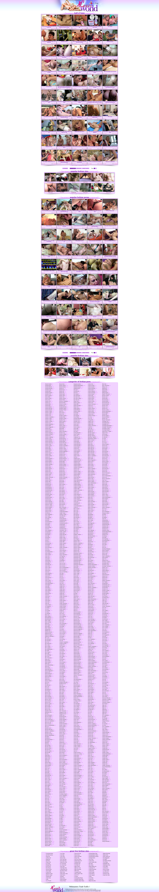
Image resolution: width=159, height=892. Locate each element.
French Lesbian (77, 427)
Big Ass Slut (47, 708)
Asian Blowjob (48, 564)
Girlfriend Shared (77, 465)
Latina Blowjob (77, 718)
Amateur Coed (48, 415)
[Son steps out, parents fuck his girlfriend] (64, 330)
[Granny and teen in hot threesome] (79, 224)
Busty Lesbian (62, 498)
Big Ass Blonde (48, 696)
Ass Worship (47, 613)
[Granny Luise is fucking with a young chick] (64, 70)
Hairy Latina (76, 524)
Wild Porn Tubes (74, 366)
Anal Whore (47, 550)
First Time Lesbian (77, 398)
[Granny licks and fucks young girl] (48, 330)
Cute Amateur (62, 646)
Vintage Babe (105, 748)
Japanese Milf (76, 669)
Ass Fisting (47, 607)
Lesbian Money (77, 809)
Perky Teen (90, 693)
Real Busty (90, 791)
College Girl (61, 587)
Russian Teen (104, 418)
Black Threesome (48, 806)
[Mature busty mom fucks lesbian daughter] (110, 300)
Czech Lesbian (62, 670)
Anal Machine (48, 533)
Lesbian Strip (90, 395)
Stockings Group (105, 564)
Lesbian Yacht (90, 414)
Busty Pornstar (62, 503)
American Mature (48, 507)
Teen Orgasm (104, 665)
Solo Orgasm (104, 541)
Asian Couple (47, 567)
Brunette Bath (62, 437)
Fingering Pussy (77, 388)
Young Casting (105, 824)
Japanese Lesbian (77, 665)
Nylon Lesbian (91, 627)
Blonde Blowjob (48, 824)
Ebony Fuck (61, 758)
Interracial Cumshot (77, 626)
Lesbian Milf (76, 806)
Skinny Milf (104, 500)
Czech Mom (61, 675)
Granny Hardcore (77, 494)
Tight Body (104, 709)
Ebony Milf (61, 766)
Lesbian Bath (76, 756)
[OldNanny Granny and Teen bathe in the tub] (48, 130)
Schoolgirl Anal (105, 421)
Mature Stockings (91, 501)
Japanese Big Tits (77, 656)
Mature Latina (90, 478)
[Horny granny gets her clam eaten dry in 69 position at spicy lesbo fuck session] (94, 100)
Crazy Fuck (61, 617)
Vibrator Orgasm (105, 743)
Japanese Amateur (77, 647)
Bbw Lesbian (47, 646)
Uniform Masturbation (106, 736)
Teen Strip (104, 686)
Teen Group (104, 653)
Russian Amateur (105, 395)
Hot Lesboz (91, 865)
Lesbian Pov (76, 828)
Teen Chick (104, 623)
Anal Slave (47, 541)
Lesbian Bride (76, 763)
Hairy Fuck (76, 520)
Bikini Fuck (47, 759)
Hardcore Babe (77, 540)
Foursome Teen (77, 421)
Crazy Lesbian (62, 619)
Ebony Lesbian (62, 762)
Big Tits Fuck (47, 749)
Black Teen (47, 805)
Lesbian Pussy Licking (78, 831)
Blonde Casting (48, 825)
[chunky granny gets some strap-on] (94, 239)
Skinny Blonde (105, 488)
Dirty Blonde (61, 696)
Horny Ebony (76, 577)
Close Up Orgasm (62, 568)
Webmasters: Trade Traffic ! (79, 887)
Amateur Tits (47, 478)
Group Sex (76, 507)
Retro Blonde (90, 832)
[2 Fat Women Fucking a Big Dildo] (94, 269)
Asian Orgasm (48, 590)
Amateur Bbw (48, 405)
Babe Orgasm (47, 624)
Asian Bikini (47, 563)
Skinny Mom (104, 501)
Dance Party (61, 679)
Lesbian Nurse (76, 812)
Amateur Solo (47, 465)
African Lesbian (48, 398)
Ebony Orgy (61, 771)
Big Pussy (47, 743)
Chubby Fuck (62, 535)
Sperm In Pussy (105, 551)
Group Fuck (76, 504)
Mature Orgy (90, 488)
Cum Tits (61, 640)
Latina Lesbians (77, 728)
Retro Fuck (90, 837)
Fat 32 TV (77, 875)
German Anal (76, 439)
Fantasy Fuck (62, 801)
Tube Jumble (50, 366)
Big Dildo (47, 736)
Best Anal (47, 682)
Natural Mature (91, 610)
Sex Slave (104, 439)
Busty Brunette (62, 492)
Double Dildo (62, 718)
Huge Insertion (76, 604)
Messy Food (90, 511)
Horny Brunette (77, 570)
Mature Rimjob (91, 494)
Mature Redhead (91, 492)
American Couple (48, 504)
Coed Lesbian (62, 580)
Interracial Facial (77, 630)
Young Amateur (105, 812)
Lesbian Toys (90, 406)
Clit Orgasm (61, 558)
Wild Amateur (105, 789)
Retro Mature (90, 841)
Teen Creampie (105, 626)
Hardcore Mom (77, 546)
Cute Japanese (62, 653)
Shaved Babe (104, 448)
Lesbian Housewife (77, 792)
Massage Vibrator (91, 435)
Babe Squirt (47, 626)
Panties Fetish (90, 669)
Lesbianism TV (92, 867)
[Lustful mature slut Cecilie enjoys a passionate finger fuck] (110, 345)
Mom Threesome (91, 583)
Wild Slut (104, 808)
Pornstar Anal (90, 716)
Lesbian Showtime (92, 869)
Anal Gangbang (48, 530)
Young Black (104, 819)
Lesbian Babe (76, 755)
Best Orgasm (47, 690)
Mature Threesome (91, 507)
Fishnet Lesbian (77, 402)
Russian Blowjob (105, 402)
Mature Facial (90, 461)
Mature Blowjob (91, 451)
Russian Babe (105, 398)
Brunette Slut (61, 470)
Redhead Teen (91, 825)
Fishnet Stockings (77, 405)
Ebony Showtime (78, 856)
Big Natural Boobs (48, 739)
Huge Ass (75, 594)
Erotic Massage (62, 783)
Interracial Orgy (77, 640)
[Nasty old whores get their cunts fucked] (79, 145)
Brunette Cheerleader (63, 445)
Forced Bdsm (76, 417)
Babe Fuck (47, 623)
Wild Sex (104, 806)
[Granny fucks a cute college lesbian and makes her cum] (64, 130)
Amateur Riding (48, 460)
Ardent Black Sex (63, 869)
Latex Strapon (76, 712)
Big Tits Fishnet (48, 748)
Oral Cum (90, 640)
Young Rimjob (105, 834)
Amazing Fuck (48, 492)
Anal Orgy (47, 535)
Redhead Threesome (92, 826)
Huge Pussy (76, 606)
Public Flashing (91, 763)
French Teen (76, 429)
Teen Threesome (105, 690)
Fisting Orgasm (77, 408)
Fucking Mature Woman (93, 856)
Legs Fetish (76, 748)
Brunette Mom (62, 462)
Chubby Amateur (62, 531)
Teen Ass (104, 609)
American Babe (48, 500)
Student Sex (104, 579)
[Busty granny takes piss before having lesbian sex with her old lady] (64, 25)
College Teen (62, 594)
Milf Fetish (90, 527)
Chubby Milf (61, 541)
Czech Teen (61, 677)
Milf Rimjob (90, 544)
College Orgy (62, 589)
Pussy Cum (90, 769)
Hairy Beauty (76, 514)
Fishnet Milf (76, 404)
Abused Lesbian (48, 384)
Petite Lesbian (90, 702)
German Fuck (76, 448)
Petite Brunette (91, 699)
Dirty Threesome (62, 710)
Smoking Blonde (105, 523)
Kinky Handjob (77, 686)
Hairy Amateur (76, 508)
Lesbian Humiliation (78, 794)
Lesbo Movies (91, 873)
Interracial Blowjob (77, 624)
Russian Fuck (105, 408)
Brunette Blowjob (62, 442)
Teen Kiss (104, 659)
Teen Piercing (105, 672)
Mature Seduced (91, 495)
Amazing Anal (48, 482)
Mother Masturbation (92, 599)
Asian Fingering (48, 573)
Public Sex (90, 766)
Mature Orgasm (91, 487)
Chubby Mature (62, 540)
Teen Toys (104, 693)
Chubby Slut (61, 544)
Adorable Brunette (48, 388)
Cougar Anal (61, 597)
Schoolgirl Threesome (106, 427)
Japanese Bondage (77, 659)
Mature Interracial (91, 474)
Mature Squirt (90, 500)
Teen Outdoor (105, 667)
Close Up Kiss (62, 566)
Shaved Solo (104, 470)
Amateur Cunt (48, 422)
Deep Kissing (62, 680)
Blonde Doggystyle (49, 831)
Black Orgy (47, 792)
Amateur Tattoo (48, 474)
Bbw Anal (47, 637)
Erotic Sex (61, 785)
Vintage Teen (104, 763)
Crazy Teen (61, 622)
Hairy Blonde (76, 515)
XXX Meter (105, 866)
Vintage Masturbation (106, 753)
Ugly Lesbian (105, 729)
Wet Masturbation (105, 771)
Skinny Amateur (105, 481)
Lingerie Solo (90, 422)
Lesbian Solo (90, 384)
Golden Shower (77, 481)
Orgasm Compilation (92, 646)
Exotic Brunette (62, 786)
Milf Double (90, 524)
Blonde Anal (47, 814)
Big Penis (47, 742)
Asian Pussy (47, 596)
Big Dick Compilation (49, 730)
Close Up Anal (62, 563)
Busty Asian (61, 487)
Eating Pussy (61, 742)
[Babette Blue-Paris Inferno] (79, 130)
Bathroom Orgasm (48, 634)
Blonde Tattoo (62, 395)
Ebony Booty (62, 752)
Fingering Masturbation (78, 385)
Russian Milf (104, 414)
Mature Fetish (90, 464)
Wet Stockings (105, 776)
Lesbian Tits (90, 405)
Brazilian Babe (62, 417)
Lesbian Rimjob (77, 834)
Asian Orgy (47, 591)
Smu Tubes (62, 866)
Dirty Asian (61, 692)
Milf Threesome (91, 557)
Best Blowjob (47, 685)
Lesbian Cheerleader (78, 765)
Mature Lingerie (91, 481)
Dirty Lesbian (62, 702)
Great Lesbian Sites (92, 862)
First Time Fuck (77, 396)
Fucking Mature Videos (93, 854)
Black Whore (47, 811)
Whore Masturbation (106, 783)
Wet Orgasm (104, 772)
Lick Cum (90, 418)
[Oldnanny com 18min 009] (110, 160)
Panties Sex (90, 673)
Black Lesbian (48, 783)
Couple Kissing (62, 607)
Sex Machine (104, 437)
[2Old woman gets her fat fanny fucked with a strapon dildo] (64, 269)
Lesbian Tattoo (91, 399)
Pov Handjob (90, 740)
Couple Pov (61, 610)
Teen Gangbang (105, 650)
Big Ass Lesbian (48, 703)
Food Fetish (76, 412)
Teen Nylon (104, 663)
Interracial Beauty (77, 623)
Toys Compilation (105, 726)
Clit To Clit (61, 561)
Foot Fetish (76, 414)
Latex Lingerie (76, 708)
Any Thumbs (62, 376)
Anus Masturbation (49, 551)
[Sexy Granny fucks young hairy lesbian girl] (79, 25)
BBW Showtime (78, 869)
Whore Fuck (104, 782)
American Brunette (48, 503)
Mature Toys (90, 508)
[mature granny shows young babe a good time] (110, 130)
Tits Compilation (105, 715)
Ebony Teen (61, 776)
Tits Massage (104, 718)
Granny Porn (91, 860)
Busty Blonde (62, 491)
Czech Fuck (61, 669)
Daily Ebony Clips (64, 873)
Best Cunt (47, 686)
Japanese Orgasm (77, 670)
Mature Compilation (92, 455)
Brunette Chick (62, 447)
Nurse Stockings (91, 619)
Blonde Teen (61, 396)
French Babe (76, 425)
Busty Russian (62, 504)
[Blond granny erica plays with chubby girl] (79, 300)
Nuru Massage (91, 622)
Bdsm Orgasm (48, 662)
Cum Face (61, 627)
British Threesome (63, 431)
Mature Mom (90, 484)
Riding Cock (104, 386)
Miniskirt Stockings (92, 567)
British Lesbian (62, 425)
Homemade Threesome (78, 564)
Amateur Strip (48, 470)
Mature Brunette (91, 452)
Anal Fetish (47, 524)
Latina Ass (76, 715)
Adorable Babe (48, 385)
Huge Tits (75, 609)
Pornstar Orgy (90, 728)
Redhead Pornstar (91, 821)
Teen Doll (104, 636)
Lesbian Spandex (91, 386)
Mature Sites (105, 854)
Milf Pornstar (90, 541)
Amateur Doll (47, 428)
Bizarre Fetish (47, 762)
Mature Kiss (90, 475)
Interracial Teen (77, 643)
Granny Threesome (77, 500)
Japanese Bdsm (77, 653)
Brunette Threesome (63, 477)
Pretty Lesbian (91, 756)
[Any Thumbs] (110, 25)
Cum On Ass (61, 630)
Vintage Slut (104, 762)
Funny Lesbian (77, 434)
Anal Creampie (48, 517)
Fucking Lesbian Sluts (79, 879)
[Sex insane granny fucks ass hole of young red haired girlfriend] (110, 330)
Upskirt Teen (104, 742)
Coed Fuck (61, 579)
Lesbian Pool (76, 825)
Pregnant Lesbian (91, 748)
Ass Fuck (47, 609)
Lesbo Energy (91, 872)
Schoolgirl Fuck (105, 424)
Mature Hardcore (91, 472)
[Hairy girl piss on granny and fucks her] (79, 85)
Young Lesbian (105, 832)
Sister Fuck (104, 480)
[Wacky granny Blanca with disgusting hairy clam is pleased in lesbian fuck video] (64, 85)
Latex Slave (76, 710)
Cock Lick (61, 577)
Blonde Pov (61, 388)
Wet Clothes (104, 769)
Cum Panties (61, 636)
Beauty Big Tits (48, 669)
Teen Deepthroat (105, 632)
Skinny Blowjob (105, 490)
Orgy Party (90, 650)
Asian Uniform (48, 604)
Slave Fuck (104, 508)
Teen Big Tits (104, 616)
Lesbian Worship (91, 412)
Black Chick (47, 778)
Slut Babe (104, 514)
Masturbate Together (92, 437)
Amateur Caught (48, 412)
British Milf (61, 428)
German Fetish (76, 447)
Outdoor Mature (91, 663)
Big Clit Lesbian (48, 716)
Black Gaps (62, 872)
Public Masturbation (92, 765)
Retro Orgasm (90, 845)
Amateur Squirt (48, 467)
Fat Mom (61, 819)
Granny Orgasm (77, 498)
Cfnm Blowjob (62, 515)
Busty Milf (61, 500)
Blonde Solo (61, 392)
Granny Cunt (76, 491)
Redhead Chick (91, 811)
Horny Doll (76, 576)
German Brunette (77, 445)
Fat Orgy (61, 821)
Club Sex (61, 576)
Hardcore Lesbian (77, 544)
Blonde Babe (47, 816)
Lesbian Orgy (76, 818)
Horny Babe (76, 566)
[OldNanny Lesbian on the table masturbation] (48, 239)
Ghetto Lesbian (77, 455)
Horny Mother (76, 586)
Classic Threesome (63, 554)
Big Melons (47, 738)
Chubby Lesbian (62, 538)
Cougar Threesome (63, 603)
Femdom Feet (62, 831)
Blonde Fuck (47, 837)
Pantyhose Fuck (91, 676)
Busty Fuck (61, 495)
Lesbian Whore (91, 411)
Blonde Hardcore (48, 841)
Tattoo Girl (104, 600)
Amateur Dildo (48, 425)
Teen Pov (104, 673)
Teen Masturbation (105, 662)
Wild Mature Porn (106, 865)
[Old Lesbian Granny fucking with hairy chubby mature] (94, 115)
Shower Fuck (104, 474)
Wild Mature (104, 801)
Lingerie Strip (90, 424)
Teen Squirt (104, 683)
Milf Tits (89, 558)
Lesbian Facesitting (77, 776)
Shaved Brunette (105, 455)
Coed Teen (61, 583)
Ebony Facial (62, 756)
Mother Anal (90, 594)
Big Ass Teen (47, 709)
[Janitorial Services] (64, 40)
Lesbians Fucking (91, 415)
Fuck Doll (76, 431)
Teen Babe (104, 611)
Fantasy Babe (62, 799)
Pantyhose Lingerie (91, 677)
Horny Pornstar (77, 587)
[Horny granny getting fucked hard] (48, 300)
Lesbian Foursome (77, 786)
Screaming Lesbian (106, 428)
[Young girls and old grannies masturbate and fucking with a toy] (64, 209)
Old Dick (90, 637)
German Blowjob (77, 444)
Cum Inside (61, 629)
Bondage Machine (63, 406)
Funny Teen (76, 435)
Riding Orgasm (105, 392)
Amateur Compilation (49, 417)
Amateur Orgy (48, 454)
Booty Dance (62, 412)
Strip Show (104, 573)
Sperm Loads (104, 553)
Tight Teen (104, 713)
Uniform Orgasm (105, 738)
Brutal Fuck (61, 482)
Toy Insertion (104, 723)
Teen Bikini (104, 617)
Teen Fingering (105, 644)
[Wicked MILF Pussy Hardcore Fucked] (64, 345)
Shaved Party (104, 465)
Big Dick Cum (48, 732)
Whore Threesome (105, 788)
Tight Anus (104, 706)
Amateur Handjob (48, 439)
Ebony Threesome (63, 778)
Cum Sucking (62, 639)
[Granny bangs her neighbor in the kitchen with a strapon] (79, 315)
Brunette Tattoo (62, 474)
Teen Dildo (104, 633)
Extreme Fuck (62, 792)
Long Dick (90, 427)
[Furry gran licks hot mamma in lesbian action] (79, 70)
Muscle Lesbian (91, 604)
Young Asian (104, 815)
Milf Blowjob (90, 518)
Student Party (104, 577)
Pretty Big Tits (91, 749)
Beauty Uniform (48, 680)
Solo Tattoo (104, 544)
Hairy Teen (76, 533)
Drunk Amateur (62, 726)
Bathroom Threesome (49, 636)
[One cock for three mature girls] (94, 40)
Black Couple (47, 779)
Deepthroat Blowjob (63, 682)
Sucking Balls (105, 583)
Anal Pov (47, 540)
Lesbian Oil (76, 815)
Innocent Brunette (77, 614)
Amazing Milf (48, 495)
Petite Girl (90, 700)
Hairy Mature (76, 528)
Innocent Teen (76, 619)
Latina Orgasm (76, 733)
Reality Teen (90, 802)
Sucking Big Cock (105, 584)
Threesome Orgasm (106, 702)
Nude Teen (90, 616)
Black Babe (47, 771)
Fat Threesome (62, 825)
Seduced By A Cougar (106, 431)
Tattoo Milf (104, 601)
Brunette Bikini (62, 441)
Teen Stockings (105, 685)
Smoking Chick (105, 525)
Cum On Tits (61, 634)
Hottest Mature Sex (92, 866)
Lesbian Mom (76, 808)
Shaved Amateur (105, 444)
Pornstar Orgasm (91, 726)
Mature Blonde (91, 449)
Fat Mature (61, 816)
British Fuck (61, 424)
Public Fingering (91, 762)
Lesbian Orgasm (77, 816)
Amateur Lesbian (48, 445)
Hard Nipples (76, 538)
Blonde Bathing (48, 818)
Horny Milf (76, 583)
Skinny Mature (105, 498)
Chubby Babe (62, 533)
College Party (62, 590)
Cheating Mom (62, 525)
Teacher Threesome (106, 606)
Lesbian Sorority (91, 385)
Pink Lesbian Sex (106, 856)
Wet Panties (104, 773)
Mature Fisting (91, 465)
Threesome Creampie (106, 699)
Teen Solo (104, 680)
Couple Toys (61, 611)
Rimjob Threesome (106, 394)
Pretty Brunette (91, 752)
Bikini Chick (47, 758)
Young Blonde (105, 821)
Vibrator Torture (105, 745)
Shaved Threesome (106, 472)
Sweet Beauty (105, 596)
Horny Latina (76, 580)
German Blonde (77, 442)
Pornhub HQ (73, 192)
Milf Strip (90, 553)
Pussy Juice (90, 775)
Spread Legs (104, 554)
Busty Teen (61, 505)
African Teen (47, 399)
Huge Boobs (76, 596)
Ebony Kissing (62, 761)
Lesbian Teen (90, 402)
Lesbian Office (76, 814)
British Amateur (62, 421)
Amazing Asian (48, 484)
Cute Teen (61, 660)
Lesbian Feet (76, 779)
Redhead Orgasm (91, 819)
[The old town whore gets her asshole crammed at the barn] (64, 115)
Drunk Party (61, 738)
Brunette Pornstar (62, 465)
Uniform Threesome (106, 739)
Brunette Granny (62, 457)
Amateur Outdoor (48, 455)
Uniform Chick (105, 733)
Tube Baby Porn (63, 867)
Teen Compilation (105, 624)
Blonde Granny (48, 839)
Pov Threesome (91, 746)
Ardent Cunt (85, 182)
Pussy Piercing (91, 779)
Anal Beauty (47, 513)
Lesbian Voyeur (91, 409)
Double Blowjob (62, 716)
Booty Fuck (61, 414)
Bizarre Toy (47, 766)
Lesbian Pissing (77, 824)
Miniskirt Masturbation (92, 564)
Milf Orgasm (90, 537)
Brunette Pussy (62, 468)
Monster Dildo (91, 589)
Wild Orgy (104, 804)
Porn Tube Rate (63, 859)
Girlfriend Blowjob (77, 460)
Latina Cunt (76, 720)
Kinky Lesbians (77, 689)
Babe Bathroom (48, 617)
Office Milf (90, 632)
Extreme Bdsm (62, 791)
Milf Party (90, 540)
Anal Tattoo (47, 546)
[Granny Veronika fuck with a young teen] (79, 254)
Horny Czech (76, 574)
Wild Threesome (105, 811)
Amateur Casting (48, 411)
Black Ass (47, 769)
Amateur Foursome (49, 434)
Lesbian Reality (77, 832)
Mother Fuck (90, 597)
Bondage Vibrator (62, 409)
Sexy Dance (104, 442)
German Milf (76, 452)
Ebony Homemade (63, 759)
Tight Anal (104, 705)
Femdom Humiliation (63, 832)
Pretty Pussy (90, 758)
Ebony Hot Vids (78, 853)
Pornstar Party (90, 729)
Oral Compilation (91, 639)
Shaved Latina (105, 460)
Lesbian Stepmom (91, 391)
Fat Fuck (61, 812)
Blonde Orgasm (62, 385)
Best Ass (46, 683)
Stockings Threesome (106, 566)
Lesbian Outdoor (77, 819)
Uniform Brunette (105, 732)
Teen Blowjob (105, 619)
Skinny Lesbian (105, 495)
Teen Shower (104, 677)
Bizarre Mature (48, 765)
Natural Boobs (91, 607)
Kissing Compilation (78, 695)
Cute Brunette (62, 650)
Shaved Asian (105, 447)
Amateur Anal (48, 401)
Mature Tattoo (90, 505)
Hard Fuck (76, 537)
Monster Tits (90, 593)
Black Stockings (48, 804)
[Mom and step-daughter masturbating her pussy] (64, 145)
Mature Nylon (90, 485)
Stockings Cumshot (106, 561)
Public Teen (90, 768)
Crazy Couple (62, 614)
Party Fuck (90, 680)
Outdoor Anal (90, 654)
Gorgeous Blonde (77, 484)
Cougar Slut (61, 601)
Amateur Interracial (49, 442)
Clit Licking (61, 557)
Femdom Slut (62, 835)
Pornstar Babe (90, 718)
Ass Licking (47, 610)
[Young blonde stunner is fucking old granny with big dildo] (64, 160)
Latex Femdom (77, 705)
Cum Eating (61, 626)
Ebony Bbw (61, 748)
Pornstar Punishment (92, 730)
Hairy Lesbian (76, 525)
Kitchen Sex (76, 697)
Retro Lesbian (90, 838)
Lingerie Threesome (92, 425)
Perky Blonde (90, 687)
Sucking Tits (104, 594)
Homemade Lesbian (77, 558)
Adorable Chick (48, 389)
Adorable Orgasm (48, 392)
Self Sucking (104, 434)
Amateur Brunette (48, 409)
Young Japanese (105, 829)
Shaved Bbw (104, 449)
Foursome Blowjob (77, 418)
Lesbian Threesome (92, 404)
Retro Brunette (91, 835)
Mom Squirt (90, 581)
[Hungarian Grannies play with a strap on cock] (48, 100)
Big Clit (46, 713)
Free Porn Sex (106, 872)
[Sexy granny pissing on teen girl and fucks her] (94, 315)
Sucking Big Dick (105, 586)
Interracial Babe (77, 622)
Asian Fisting (47, 574)
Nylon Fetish (90, 626)
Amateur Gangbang (49, 437)
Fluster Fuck (50, 192)
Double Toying (62, 725)
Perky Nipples (90, 692)
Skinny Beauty (105, 485)
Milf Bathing (90, 514)
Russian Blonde (105, 401)
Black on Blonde (48, 812)
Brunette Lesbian (62, 460)
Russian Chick (105, 405)
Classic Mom (61, 553)
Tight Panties (104, 710)
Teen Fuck (104, 649)
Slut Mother (104, 517)
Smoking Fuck (105, 528)
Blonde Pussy (62, 389)
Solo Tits (104, 546)
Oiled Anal (90, 634)
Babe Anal (47, 614)
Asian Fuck (47, 576)
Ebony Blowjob (62, 751)
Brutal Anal (61, 480)
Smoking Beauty (105, 521)
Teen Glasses (104, 652)
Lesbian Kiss (76, 796)
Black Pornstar (48, 794)
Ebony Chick (62, 753)
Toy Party (104, 725)
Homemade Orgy (77, 561)
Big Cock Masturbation (49, 725)
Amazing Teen (48, 498)
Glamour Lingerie (77, 472)
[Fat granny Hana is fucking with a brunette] (94, 85)
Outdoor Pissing (91, 665)
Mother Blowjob (91, 596)
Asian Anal (47, 556)
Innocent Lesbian (77, 617)
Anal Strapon (47, 544)
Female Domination (63, 829)
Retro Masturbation (91, 839)
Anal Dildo (47, 518)
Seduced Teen (105, 432)
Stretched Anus (105, 571)
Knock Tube (109, 376)
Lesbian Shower (77, 841)
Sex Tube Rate (63, 863)
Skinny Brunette (105, 491)
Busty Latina (61, 497)
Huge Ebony (76, 601)
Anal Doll (47, 520)
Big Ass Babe (47, 695)
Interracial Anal (77, 620)
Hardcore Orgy (77, 548)
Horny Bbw (76, 567)
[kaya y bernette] (48, 224)
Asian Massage (48, 581)
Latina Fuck (76, 723)
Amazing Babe (48, 485)
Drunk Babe (61, 728)
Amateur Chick (48, 414)
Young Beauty (105, 818)
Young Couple (105, 826)
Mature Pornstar (91, 491)
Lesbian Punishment (78, 829)
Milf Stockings (91, 551)
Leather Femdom (77, 745)
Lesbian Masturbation (78, 804)
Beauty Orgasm (48, 675)
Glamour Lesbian (77, 471)
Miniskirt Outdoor (91, 566)
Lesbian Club (76, 768)
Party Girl (90, 682)
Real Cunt (90, 794)
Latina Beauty (76, 716)
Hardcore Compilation (78, 543)
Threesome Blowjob (106, 697)
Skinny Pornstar (105, 503)
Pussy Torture (90, 786)
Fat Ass (60, 805)
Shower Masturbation (106, 475)
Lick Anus (90, 417)
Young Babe (104, 816)
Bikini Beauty (47, 756)
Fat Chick (61, 811)
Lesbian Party (76, 822)
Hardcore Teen (76, 551)
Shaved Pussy (105, 467)
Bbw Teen (47, 656)
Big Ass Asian (48, 693)
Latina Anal (76, 713)
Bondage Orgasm (62, 408)
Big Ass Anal (47, 692)
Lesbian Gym (76, 791)
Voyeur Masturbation (106, 766)
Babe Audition (48, 616)
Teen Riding (104, 676)
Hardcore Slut (76, 550)
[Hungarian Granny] (110, 40)
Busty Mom (61, 501)
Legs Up (75, 751)
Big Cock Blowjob (48, 719)
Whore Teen (104, 786)
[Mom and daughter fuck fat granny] (110, 70)
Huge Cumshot (77, 599)
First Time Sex (76, 399)
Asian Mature (47, 584)
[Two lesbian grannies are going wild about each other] (79, 285)
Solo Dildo (104, 537)
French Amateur (77, 422)
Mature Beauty (91, 445)
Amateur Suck (48, 471)
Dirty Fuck (61, 700)
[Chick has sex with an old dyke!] (110, 239)
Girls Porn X (105, 867)
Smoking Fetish (105, 527)
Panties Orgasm (91, 672)
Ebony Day (62, 877)
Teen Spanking (105, 682)
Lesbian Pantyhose (77, 821)
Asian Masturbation (49, 583)
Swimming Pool (105, 597)
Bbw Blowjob (48, 639)
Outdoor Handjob (91, 660)
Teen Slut (104, 679)
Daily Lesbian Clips (78, 873)
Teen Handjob (105, 654)
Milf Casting (90, 520)
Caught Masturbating (63, 511)
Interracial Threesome (78, 644)
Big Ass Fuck (47, 702)
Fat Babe (61, 806)
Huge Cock (76, 597)
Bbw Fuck (47, 642)
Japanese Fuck (76, 660)
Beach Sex (47, 666)
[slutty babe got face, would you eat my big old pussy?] (94, 55)
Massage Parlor (91, 434)
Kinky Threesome (77, 693)
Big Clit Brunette (48, 715)
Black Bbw (47, 772)
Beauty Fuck (47, 672)
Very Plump (105, 862)
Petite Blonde (90, 697)
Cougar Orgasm (62, 600)
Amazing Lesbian (48, 494)
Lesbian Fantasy (77, 778)
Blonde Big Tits (48, 821)
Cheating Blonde (62, 518)
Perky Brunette (91, 689)
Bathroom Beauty (48, 632)
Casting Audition (62, 508)
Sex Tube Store (63, 865)
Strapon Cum (104, 567)
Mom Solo (90, 580)
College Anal (61, 584)
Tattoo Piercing (105, 603)
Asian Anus (47, 557)
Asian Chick (47, 566)
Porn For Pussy (106, 869)
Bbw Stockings (48, 654)
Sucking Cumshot (105, 590)
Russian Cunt (104, 406)
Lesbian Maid (76, 801)
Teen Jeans (104, 657)
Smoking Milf (105, 533)
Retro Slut (104, 384)
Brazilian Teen (62, 419)
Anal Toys (47, 548)
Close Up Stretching (63, 571)
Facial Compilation (63, 795)
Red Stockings (91, 804)
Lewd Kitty (91, 877)
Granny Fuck (76, 492)
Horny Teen (76, 591)
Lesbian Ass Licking (78, 753)
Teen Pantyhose (105, 669)
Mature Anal (90, 441)
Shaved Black (105, 452)
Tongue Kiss (104, 719)
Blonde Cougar (48, 829)
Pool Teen (90, 715)
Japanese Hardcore (77, 662)
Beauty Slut (47, 679)
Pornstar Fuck (90, 722)
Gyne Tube (97, 376)
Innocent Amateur (77, 611)
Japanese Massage (77, 666)
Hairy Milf (76, 530)
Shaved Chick (105, 457)
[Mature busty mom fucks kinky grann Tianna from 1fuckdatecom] (110, 100)
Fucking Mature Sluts (93, 853)
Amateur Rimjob (48, 461)
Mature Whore (91, 510)
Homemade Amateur (78, 553)
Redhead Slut (90, 822)
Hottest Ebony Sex (78, 860)
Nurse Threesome (91, 620)
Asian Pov (47, 594)
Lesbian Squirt (91, 389)
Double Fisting (62, 720)
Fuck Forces (85, 192)
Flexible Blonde (77, 409)
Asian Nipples (48, 589)
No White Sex (77, 865)
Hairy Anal (76, 510)
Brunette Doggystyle (63, 451)
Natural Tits (90, 614)
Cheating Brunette (62, 520)
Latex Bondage (77, 703)
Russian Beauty (105, 399)
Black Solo (47, 801)
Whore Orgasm (105, 785)
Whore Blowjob (105, 781)
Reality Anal (90, 799)
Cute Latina (61, 654)
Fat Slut (60, 822)
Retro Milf (90, 842)
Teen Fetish (104, 643)
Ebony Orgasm (62, 769)
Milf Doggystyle (91, 523)
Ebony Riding (62, 772)
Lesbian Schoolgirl (77, 835)
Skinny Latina (105, 494)
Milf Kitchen (90, 534)
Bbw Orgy (47, 653)
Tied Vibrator (104, 703)
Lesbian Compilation (78, 769)
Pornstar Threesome (92, 738)
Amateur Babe (48, 404)
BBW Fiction (77, 866)
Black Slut (47, 799)
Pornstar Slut (90, 733)
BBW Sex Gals (78, 867)
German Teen (76, 454)
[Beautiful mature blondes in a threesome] (94, 285)
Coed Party (61, 581)
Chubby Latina (62, 537)
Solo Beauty (104, 535)
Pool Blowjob (90, 709)
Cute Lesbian (62, 656)
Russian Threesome (106, 419)
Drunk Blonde (62, 729)
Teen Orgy (104, 666)
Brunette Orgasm (62, 464)
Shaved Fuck (104, 458)
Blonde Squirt (62, 394)
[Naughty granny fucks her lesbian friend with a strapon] (48, 315)
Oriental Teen (90, 653)
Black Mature (47, 785)
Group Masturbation (78, 505)
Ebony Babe (61, 746)
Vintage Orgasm (105, 759)
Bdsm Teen (47, 663)
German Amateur (77, 438)
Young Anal (104, 814)
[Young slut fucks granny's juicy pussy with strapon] (79, 115)
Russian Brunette (105, 404)
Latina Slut (76, 738)
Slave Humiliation (105, 511)
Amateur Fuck (48, 435)
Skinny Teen (104, 505)
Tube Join (73, 182)
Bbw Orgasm (47, 652)
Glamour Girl (76, 470)
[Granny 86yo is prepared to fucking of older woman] (94, 25)
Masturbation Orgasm (92, 438)
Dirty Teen (61, 709)
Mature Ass (90, 442)
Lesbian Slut (76, 845)
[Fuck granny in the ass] (79, 239)
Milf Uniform (90, 560)
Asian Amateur (48, 554)
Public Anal (90, 761)
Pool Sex (89, 713)
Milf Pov (89, 543)
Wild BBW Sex (106, 863)
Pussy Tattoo (90, 783)
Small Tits (104, 518)
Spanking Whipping (106, 548)
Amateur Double (48, 429)
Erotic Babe (61, 781)
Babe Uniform (48, 627)
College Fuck (62, 586)
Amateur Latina (48, 444)
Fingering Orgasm (77, 386)
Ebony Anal (61, 745)
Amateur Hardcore (48, 441)
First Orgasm (76, 394)
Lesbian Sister (76, 842)
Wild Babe (104, 791)
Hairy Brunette (76, 517)
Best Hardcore (48, 689)
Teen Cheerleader (105, 622)
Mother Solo (90, 603)
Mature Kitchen (91, 477)
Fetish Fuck (61, 841)
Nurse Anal (90, 617)
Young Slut (104, 837)
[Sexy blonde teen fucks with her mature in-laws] (79, 100)
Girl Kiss (75, 457)
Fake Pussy (61, 798)
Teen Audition (105, 610)
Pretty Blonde (90, 751)
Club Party (61, 574)
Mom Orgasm (90, 577)
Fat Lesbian (61, 815)
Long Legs (90, 428)
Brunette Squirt (62, 472)
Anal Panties (47, 537)
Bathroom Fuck (48, 633)
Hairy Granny (76, 521)
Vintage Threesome (106, 765)
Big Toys (47, 753)
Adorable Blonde (48, 386)
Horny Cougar (76, 573)
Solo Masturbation (105, 540)
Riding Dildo (104, 389)
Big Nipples (47, 740)
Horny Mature (76, 581)
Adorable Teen (48, 394)
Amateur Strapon (48, 468)
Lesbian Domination (78, 775)
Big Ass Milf (47, 705)
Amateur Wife (48, 481)
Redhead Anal (90, 805)
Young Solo (104, 838)
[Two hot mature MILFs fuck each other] (94, 145)
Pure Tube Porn (63, 860)
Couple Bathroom (62, 604)
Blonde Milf (47, 845)
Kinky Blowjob (77, 685)
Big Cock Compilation (49, 720)
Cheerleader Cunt (62, 530)
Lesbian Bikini (76, 761)
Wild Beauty (104, 794)
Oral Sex (89, 644)
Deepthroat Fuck (62, 683)
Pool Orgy (90, 710)
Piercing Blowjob (91, 705)
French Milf (76, 428)
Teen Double (104, 637)
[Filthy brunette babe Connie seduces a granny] (48, 345)
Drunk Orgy (61, 736)
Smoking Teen (105, 534)
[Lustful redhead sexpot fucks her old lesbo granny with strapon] (110, 85)
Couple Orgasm (62, 609)
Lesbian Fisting (77, 783)
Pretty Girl (90, 755)
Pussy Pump (90, 781)
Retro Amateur (91, 828)
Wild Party (104, 805)
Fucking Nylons (92, 857)
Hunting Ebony (78, 862)
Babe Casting (47, 620)
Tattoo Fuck (104, 599)
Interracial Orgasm (77, 639)
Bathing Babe (47, 629)
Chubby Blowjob (62, 534)
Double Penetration (63, 723)
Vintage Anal (104, 746)
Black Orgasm (48, 791)
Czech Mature (62, 672)
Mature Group (90, 470)
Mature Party (90, 490)
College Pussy (62, 591)
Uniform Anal (105, 730)
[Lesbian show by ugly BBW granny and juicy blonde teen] (79, 269)
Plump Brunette (91, 706)
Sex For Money (105, 435)
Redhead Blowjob (91, 809)
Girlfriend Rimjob (77, 464)
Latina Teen (76, 742)
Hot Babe (75, 593)
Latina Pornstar (77, 736)
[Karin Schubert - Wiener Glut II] (48, 269)
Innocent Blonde (77, 613)
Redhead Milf (90, 818)
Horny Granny (76, 579)
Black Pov (47, 795)
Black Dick (47, 781)
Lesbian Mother (77, 811)
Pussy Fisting (90, 771)
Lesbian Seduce (77, 838)
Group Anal (76, 501)
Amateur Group (48, 438)
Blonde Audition (48, 815)
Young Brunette (105, 822)
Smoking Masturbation (106, 531)
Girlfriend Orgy (77, 462)
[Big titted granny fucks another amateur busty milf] (79, 55)
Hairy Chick (76, 518)
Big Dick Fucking (48, 733)
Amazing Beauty (48, 487)
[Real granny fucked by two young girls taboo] (79, 209)
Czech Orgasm (62, 676)
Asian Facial (47, 570)
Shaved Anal (104, 445)
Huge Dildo (76, 600)
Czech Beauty (62, 665)
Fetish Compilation (63, 839)
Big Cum (47, 726)
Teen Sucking (105, 687)
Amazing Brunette (48, 490)
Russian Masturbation (106, 411)
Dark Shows (62, 875)
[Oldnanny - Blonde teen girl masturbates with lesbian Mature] (94, 224)
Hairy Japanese (77, 523)
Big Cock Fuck (48, 723)
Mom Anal (90, 568)
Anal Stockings (48, 543)
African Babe (47, 396)
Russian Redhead (105, 417)
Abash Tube (109, 366)
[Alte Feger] (110, 315)
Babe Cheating (48, 622)
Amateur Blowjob (48, 408)
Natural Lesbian (91, 609)
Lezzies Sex (91, 879)
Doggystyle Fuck (62, 713)
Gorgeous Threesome (78, 490)
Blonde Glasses (48, 838)
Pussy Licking (90, 776)
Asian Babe (47, 558)
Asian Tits (47, 603)
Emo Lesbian (62, 779)
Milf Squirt (90, 550)
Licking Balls (90, 419)
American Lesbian (48, 505)
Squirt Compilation (106, 556)
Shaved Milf (104, 464)
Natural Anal (90, 606)
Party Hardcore (91, 683)
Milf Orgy (90, 538)
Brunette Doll (62, 452)
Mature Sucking (91, 504)
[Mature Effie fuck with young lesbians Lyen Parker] (64, 55)
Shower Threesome (106, 478)
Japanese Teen (76, 673)
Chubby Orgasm (62, 543)
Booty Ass (61, 411)
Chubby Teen (62, 546)
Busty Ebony (61, 494)
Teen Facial (104, 639)
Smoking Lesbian (105, 530)
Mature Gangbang (91, 468)
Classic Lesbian (62, 551)
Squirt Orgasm (105, 557)
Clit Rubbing (61, 560)
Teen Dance (104, 630)
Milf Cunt (90, 521)
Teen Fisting (104, 647)
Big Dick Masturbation (49, 735)
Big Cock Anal (48, 718)
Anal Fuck (47, 528)
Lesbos (90, 876)
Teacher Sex (104, 604)
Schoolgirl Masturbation (107, 425)
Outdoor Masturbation (92, 662)
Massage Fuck (91, 429)
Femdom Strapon (62, 838)
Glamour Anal (76, 468)
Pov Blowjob (90, 739)
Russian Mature (105, 412)
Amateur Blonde (48, 406)
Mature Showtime (106, 853)
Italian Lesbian (76, 646)
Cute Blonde (61, 649)
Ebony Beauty (62, 749)
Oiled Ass (90, 636)
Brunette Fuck (62, 455)
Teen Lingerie (105, 660)
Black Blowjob (48, 775)
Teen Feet (104, 642)
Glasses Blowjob (77, 477)
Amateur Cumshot (48, 421)
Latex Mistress (76, 709)
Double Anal (61, 715)
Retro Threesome (105, 385)
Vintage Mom (105, 758)
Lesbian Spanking (91, 388)
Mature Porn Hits (92, 880)
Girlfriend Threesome (78, 467)
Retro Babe (90, 829)
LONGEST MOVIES (85, 168)
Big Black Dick (48, 710)
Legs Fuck (76, 749)
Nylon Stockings (91, 629)
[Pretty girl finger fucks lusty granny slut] (110, 55)
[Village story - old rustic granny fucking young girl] (64, 224)
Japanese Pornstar (77, 672)
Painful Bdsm (90, 667)
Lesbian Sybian (91, 398)
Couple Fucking (62, 606)
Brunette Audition (62, 434)
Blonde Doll (47, 832)
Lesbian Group (77, 789)
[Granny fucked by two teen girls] (94, 345)
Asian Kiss (47, 579)
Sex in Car (104, 441)
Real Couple (90, 792)
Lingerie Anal (90, 421)
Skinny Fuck (104, 492)
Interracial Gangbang (78, 633)
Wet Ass (103, 768)
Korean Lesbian (77, 699)
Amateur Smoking (48, 464)
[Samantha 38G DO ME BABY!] (48, 115)
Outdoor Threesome (92, 666)
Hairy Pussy (76, 531)
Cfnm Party (61, 517)
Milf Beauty (90, 515)
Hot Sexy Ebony (78, 859)
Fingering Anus (62, 845)
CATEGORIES (65, 168)
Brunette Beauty (62, 438)
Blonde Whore (62, 399)
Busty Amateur (62, 484)
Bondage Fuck (62, 405)
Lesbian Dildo (76, 772)
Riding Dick (104, 388)
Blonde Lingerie (48, 844)
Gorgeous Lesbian (77, 487)
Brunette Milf (62, 461)
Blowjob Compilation (63, 401)
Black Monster (48, 789)
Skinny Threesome (106, 507)
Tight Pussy (104, 712)
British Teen (61, 429)
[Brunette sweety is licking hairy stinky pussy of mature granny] (64, 285)
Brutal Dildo (61, 481)
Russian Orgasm (105, 415)
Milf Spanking (91, 548)
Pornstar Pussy (91, 732)
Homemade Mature (77, 560)
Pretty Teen (90, 759)
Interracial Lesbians (77, 634)
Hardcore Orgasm (77, 547)
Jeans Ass (75, 676)
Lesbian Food (76, 785)
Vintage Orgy (105, 761)
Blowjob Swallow (62, 404)
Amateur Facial (48, 431)
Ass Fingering (48, 606)
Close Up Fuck (62, 564)
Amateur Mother (48, 449)
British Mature (62, 427)
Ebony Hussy (77, 854)
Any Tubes (74, 376)
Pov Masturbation (91, 742)
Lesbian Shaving (77, 839)
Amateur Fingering (48, 432)
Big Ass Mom (47, 706)
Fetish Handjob (62, 842)
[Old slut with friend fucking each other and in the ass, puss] (79, 40)
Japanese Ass (76, 650)
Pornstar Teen (90, 736)
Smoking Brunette (105, 524)
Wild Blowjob (105, 796)
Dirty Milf (61, 703)
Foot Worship (76, 415)
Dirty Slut (61, 708)
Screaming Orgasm (106, 429)
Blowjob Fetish (62, 402)
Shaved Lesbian (105, 461)
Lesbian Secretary (77, 837)
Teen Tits (104, 692)
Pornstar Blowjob (91, 719)
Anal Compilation (48, 514)
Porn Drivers (97, 192)
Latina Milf (76, 730)
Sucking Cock (105, 589)
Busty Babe (61, 488)
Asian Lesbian (48, 580)
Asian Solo (47, 599)
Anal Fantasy (47, 523)
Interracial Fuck (77, 632)
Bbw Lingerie (47, 647)
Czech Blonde (62, 666)
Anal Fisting (47, 525)
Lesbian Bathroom (77, 758)
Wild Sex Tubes (85, 366)
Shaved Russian (105, 468)
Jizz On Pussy (76, 680)
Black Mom (47, 788)
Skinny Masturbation (106, 497)
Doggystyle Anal (62, 712)
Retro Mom (90, 844)
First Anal (75, 389)
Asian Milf (47, 586)
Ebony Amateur (62, 743)
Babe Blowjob (48, 619)
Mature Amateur (91, 439)
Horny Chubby (77, 571)
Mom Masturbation (91, 576)
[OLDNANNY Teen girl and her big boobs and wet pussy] (79, 160)
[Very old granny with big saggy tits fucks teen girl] (48, 70)
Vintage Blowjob (105, 749)
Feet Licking (61, 826)
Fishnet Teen (76, 406)
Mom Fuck (90, 574)
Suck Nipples (104, 581)
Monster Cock (90, 586)
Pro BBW (105, 859)
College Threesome (63, 596)
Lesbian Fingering (77, 782)
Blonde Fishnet (48, 835)
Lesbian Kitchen (77, 798)
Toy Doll (104, 722)
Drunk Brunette (62, 730)
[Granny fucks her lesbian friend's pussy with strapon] (94, 330)
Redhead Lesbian (91, 815)
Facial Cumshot (62, 796)
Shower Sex (104, 477)
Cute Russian (62, 659)
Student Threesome (106, 580)
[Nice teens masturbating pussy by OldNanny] (94, 130)
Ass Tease (47, 611)
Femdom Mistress (62, 834)
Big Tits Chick (48, 746)
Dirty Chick (61, 699)
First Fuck (76, 392)
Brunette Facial (62, 454)
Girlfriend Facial (77, 461)
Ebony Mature (62, 765)
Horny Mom (76, 584)
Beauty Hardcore (48, 673)
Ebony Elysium (63, 879)
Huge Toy (76, 610)
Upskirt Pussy (105, 740)
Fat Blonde (61, 808)
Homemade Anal (77, 554)
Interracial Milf (76, 636)
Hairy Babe (76, 513)
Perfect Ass (90, 686)
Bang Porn (97, 182)
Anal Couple (47, 515)
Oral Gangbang (91, 643)
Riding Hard (104, 391)
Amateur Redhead (48, 458)
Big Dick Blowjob (48, 729)
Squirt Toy (104, 558)
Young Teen (104, 839)
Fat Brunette (61, 809)
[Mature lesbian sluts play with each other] (110, 145)
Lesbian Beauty (77, 759)
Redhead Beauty (91, 808)
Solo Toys (104, 547)
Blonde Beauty (48, 819)
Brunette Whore (62, 478)
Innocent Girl (76, 616)
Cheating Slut (62, 527)
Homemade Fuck (77, 557)
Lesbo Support (92, 875)
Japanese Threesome (78, 675)
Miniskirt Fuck (91, 563)
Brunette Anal (62, 432)
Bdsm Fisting (47, 660)
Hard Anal (76, 535)
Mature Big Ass (91, 447)
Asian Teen (47, 601)
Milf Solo (90, 547)
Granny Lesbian (77, 495)
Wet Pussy (104, 775)
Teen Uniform (105, 695)
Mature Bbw (90, 444)
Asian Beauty (47, 560)
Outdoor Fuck (90, 659)
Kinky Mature (76, 690)
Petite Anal (90, 695)
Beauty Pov (47, 677)
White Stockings (105, 779)
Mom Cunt (90, 571)
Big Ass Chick (48, 699)
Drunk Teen (61, 740)
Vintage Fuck (104, 751)
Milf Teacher (90, 556)
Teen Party (104, 670)
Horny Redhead (77, 589)
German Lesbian (77, 449)
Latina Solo (76, 739)
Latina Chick (76, 719)
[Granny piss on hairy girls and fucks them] (94, 209)
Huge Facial (76, 603)
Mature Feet (90, 462)
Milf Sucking (90, 554)
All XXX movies (62, 182)
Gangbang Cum (77, 437)
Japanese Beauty (77, 654)
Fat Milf (60, 818)
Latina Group (76, 725)
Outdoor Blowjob (91, 656)
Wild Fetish (104, 798)
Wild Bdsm (104, 792)
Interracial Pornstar (77, 642)
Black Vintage (48, 809)
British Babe (61, 422)
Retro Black (90, 831)
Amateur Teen (48, 475)
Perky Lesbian (91, 690)
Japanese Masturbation (78, 667)
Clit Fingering (62, 556)
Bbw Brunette (48, 640)
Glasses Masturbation (78, 480)
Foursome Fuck (77, 419)
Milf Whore (90, 561)
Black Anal (47, 768)
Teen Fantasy (104, 640)
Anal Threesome (48, 547)
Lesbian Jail (76, 795)
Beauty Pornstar (48, 676)
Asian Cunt (47, 568)
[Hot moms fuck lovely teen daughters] (94, 160)
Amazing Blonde (48, 488)
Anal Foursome (48, 527)
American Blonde (48, 501)
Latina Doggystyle (77, 722)
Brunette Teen (62, 475)
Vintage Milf (104, 756)
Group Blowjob (77, 503)
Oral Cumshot (90, 642)
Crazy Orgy (61, 620)
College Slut (61, 593)
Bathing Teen (47, 630)
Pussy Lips (90, 778)
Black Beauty (47, 773)
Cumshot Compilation (63, 642)
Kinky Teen (76, 692)
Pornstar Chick (91, 720)
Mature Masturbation (92, 482)
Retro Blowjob (91, 834)
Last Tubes (62, 192)
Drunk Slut (61, 739)
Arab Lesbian (47, 553)
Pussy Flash (90, 772)
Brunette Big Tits (62, 439)
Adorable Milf (48, 391)
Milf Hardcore (90, 533)
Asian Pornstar (48, 593)
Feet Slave (61, 828)
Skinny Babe (104, 484)
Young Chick (104, 825)
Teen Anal (104, 607)
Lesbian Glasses (77, 788)
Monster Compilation (92, 587)
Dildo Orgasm (62, 686)
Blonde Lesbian (48, 842)
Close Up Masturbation (63, 567)
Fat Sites (76, 876)
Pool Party (90, 712)
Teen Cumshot (105, 627)
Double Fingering (62, 719)
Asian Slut (47, 597)
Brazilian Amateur (62, 415)
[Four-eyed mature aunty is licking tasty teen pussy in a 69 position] (94, 300)
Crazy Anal (61, 613)
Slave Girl (104, 510)
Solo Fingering (105, 538)
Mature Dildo (90, 458)
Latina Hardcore (77, 726)
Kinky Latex (76, 687)
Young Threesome (105, 841)
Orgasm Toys (90, 649)
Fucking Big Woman (79, 877)
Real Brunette (90, 789)
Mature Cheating (91, 454)
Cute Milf (61, 657)
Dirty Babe (61, 693)
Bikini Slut (47, 761)
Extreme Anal (62, 789)
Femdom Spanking (63, 837)
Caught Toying (62, 513)
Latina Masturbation (77, 729)
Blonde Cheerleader (49, 826)
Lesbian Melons (77, 805)
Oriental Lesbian (91, 652)
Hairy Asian (76, 511)
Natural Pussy (90, 611)
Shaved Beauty (105, 451)
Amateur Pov (47, 457)
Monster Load (90, 590)
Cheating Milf (62, 524)
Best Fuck (47, 687)
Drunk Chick (61, 732)
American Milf (48, 508)
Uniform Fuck (105, 735)
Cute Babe (61, 647)
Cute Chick (61, 652)
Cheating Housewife (63, 523)
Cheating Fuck (62, 521)
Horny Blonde (76, 568)
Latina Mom (76, 732)
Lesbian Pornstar (77, 826)
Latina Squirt (76, 740)
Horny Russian (77, 590)
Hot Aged (91, 863)
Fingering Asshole (77, 384)
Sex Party (104, 438)
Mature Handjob (91, 471)
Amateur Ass (47, 402)
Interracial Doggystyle (78, 629)
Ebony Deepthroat (63, 755)
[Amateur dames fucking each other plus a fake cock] (48, 25)
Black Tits (47, 808)
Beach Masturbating (49, 665)
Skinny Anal (104, 482)
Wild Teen (104, 809)
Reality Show (90, 801)
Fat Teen (61, 824)
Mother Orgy (90, 601)
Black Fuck (47, 782)
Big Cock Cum (48, 722)
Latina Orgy (76, 735)
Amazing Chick (48, 491)
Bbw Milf (47, 650)
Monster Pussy (91, 591)
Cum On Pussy (62, 633)
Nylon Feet (90, 624)
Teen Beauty (104, 614)
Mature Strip (90, 503)
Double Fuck (61, 722)
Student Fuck (104, 576)
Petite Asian (90, 696)
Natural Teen (90, 613)
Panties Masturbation (92, 670)
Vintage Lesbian (105, 752)
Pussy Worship (91, 788)
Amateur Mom (48, 448)
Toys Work (104, 728)
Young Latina (105, 831)
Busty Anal (61, 485)
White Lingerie (105, 778)
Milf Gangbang (91, 530)
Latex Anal (76, 702)
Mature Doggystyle (91, 460)
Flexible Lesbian (77, 411)
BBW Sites (77, 870)
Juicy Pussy (76, 682)
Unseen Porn (62, 366)
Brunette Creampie (63, 449)
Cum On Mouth (62, 632)
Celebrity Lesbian (62, 514)
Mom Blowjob (91, 570)
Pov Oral (89, 743)
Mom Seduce (90, 579)
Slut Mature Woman (107, 860)
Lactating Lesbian (77, 700)
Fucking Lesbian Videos (79, 880)
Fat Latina (61, 814)
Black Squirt (47, 802)
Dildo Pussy (61, 687)
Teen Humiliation (105, 656)
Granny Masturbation (78, 497)
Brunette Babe (62, 435)
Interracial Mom (77, 637)
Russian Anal (104, 396)
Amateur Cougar (48, 418)
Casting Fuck (62, 510)
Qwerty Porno (108, 192)
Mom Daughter (91, 573)
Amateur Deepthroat (49, 424)
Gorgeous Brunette (77, 485)
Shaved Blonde (105, 454)
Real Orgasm (90, 796)
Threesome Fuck (105, 700)
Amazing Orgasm (48, 497)
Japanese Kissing (77, 663)
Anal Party (47, 538)
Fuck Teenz (91, 859)
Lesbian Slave (76, 844)
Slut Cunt (104, 515)
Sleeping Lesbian (105, 513)
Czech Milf (61, 673)
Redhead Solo (90, 824)
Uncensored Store (50, 182)
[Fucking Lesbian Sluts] (110, 209)
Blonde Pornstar (62, 386)
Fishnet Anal (76, 401)
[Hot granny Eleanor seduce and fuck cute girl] (79, 345)
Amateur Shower (48, 462)
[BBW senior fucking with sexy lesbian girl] (48, 55)
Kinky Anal (76, 683)
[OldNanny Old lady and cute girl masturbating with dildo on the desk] (110, 254)
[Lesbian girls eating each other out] (110, 224)
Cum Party (61, 637)
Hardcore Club (76, 541)
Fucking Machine (77, 432)
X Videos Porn (106, 870)
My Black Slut (77, 863)
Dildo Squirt (61, 689)
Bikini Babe (47, 755)
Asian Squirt (47, 600)
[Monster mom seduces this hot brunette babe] (110, 285)
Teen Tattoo (104, 689)
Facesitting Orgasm (63, 794)
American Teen (48, 511)
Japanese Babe (76, 652)
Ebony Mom (61, 768)
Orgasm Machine (91, 647)
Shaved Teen (104, 471)
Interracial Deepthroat (78, 627)
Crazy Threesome (62, 623)
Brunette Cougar (62, 448)
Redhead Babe (91, 806)
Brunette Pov (61, 467)
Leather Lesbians (77, 746)
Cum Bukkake (62, 624)
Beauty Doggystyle (49, 670)
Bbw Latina (47, 644)
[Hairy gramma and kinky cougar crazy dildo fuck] (48, 40)
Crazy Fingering (62, 616)
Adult (50, 376)
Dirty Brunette (62, 697)
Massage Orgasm (91, 432)
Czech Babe (61, 663)
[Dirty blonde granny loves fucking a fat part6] (64, 100)
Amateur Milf (47, 447)
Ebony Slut (61, 773)
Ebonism (62, 876)
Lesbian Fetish (76, 781)
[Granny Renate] (48, 85)
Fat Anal (61, 804)
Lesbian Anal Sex (77, 752)
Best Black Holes (63, 870)
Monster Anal (90, 584)
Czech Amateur (62, 662)
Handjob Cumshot (77, 534)
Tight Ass (104, 708)
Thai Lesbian (104, 696)
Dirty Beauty (61, 695)
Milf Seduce (90, 546)
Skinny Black (105, 487)
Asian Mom (47, 587)
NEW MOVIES (78, 168)
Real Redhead (90, 798)
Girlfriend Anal (77, 458)
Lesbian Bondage (77, 762)
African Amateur (48, 395)
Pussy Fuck (90, 773)
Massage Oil (90, 431)
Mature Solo (90, 498)
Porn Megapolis (106, 857)
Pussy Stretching (91, 782)
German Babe (76, 441)
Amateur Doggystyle (49, 427)
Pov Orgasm (90, 745)
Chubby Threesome (63, 547)
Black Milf (47, 786)
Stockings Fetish (105, 563)
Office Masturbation (92, 630)
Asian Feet (47, 571)
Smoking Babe (105, 520)
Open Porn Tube (106, 875)
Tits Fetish (104, 716)
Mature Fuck (90, 467)
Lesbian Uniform (91, 408)
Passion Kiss (90, 685)
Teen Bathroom (105, 613)
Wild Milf (104, 802)
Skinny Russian (105, 504)
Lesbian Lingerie (77, 799)
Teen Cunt (104, 629)
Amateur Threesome (49, 477)
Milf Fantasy (90, 525)
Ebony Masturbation (63, 763)
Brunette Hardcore (63, 458)
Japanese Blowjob (77, 657)
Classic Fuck (61, 548)
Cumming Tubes (78, 872)
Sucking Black (105, 587)
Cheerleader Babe (62, 528)
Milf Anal (90, 513)
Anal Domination (48, 521)
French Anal (76, 424)
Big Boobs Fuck (48, 712)
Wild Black (104, 795)
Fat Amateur (61, 802)
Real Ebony (90, 795)
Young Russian (105, 835)
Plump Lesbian (91, 708)
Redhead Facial (91, 812)
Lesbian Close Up (77, 766)
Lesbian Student (91, 396)
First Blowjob (76, 391)
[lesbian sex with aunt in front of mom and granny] (94, 70)
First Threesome (77, 395)
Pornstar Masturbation (92, 725)
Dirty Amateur (62, 690)
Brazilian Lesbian (62, 418)
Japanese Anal (76, 649)
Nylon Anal (90, 623)
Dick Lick (61, 685)
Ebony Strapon (62, 775)
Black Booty (47, 776)
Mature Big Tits (91, 448)
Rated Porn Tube (63, 862)
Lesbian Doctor (77, 773)
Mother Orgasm (91, 600)
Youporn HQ (97, 366)
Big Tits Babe (47, 745)
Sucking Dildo (105, 591)
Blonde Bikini (48, 822)
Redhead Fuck (91, 814)
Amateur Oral (47, 451)
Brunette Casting (62, 444)
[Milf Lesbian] (110, 115)
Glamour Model (77, 474)
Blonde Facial (47, 834)
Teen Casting (104, 620)
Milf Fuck (90, 528)
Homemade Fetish (77, 556)
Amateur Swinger (48, 472)
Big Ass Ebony (48, 700)
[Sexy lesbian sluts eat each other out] (64, 254)
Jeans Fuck (76, 677)
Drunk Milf (61, 735)
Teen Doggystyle (105, 634)
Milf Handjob (90, 531)
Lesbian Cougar (77, 771)
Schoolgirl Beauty (105, 422)
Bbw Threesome (48, 657)
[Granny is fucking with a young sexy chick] (94, 254)
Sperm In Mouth (105, 550)
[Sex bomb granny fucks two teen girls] (110, 269)
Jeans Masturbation (77, 679)
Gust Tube (85, 376)
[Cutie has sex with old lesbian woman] (64, 300)
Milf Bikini (90, 517)
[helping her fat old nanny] (64, 315)
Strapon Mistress (105, 570)
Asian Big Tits (48, 561)
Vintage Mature (105, 755)
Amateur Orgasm (48, 452)
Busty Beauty (62, 490)
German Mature (77, 451)
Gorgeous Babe (77, 482)
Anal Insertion (48, 531)
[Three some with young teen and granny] (48, 209)
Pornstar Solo (90, 735)
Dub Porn (108, 182)
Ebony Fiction (63, 880)
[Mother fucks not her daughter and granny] (48, 254)
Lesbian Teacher (91, 401)
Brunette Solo (62, 471)
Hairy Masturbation (77, 527)
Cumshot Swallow (63, 643)
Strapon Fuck (104, 568)
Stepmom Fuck (105, 560)
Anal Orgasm (47, 534)
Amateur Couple (48, 419)
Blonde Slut (61, 391)
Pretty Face (90, 753)
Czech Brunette (62, 667)
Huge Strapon (76, 607)
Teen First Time (105, 646)
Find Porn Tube (106, 873)
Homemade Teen (77, 563)
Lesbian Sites (91, 870)
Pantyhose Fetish (91, 675)
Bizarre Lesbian (48, 763)
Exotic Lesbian (62, 788)
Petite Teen (90, 703)
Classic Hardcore (62, 550)
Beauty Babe (47, 667)
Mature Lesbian (91, 480)
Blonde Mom (62, 384)
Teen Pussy (104, 675)
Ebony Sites (77, 857)
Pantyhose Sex (91, 679)
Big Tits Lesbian (48, 751)
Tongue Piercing (105, 720)
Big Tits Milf (47, 752)
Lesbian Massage (77, 802)
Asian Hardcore (48, 577)
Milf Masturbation (91, 535)
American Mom (48, 510)
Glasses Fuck (76, 478)
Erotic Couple (62, 782)
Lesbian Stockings (91, 392)
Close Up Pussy (62, 570)
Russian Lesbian (105, 409)
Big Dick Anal (48, 728)
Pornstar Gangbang (91, 723)
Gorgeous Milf (76, 488)
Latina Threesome (77, 743)
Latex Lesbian (76, 706)
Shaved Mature (105, 462)
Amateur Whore (48, 480)
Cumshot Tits (62, 644)
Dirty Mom (61, 705)
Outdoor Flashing (91, 657)
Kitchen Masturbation (78, 696)
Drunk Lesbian (62, 733)
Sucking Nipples (105, 593)
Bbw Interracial (48, 643)
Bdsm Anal (47, 659)
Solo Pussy (104, 543)
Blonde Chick (47, 828)
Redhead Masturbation (92, 816)
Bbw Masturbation (48, 649)
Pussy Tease (90, 785)
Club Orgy (61, 573)
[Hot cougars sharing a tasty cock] (48, 160)
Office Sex (90, 633)
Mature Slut (90, 497)
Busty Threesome (62, 507)
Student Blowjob (105, 574)
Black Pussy (47, 796)
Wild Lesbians (105, 799)
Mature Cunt (90, 457)
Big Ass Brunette (48, 697)
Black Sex (47, 798)
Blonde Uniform (62, 398)
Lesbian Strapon (91, 394)
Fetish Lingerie (62, 844)
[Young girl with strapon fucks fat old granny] (48, 285)
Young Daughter (105, 828)
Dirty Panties (61, 706)
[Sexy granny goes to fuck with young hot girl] (64, 239)
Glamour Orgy (76, 475)
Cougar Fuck (61, 599)
